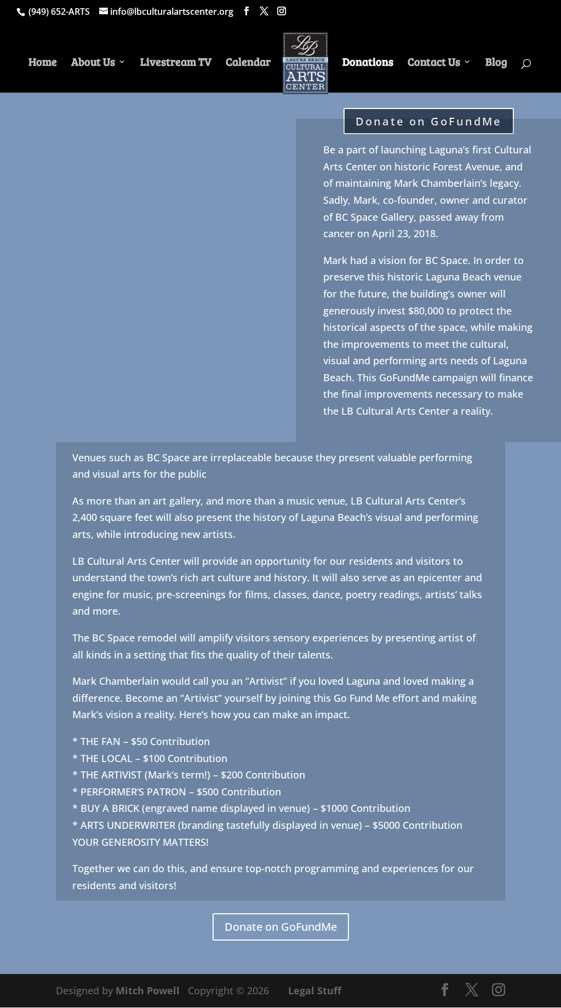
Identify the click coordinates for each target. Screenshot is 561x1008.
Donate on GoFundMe (281, 926)
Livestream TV (175, 63)
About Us (93, 63)
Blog (496, 63)
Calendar (248, 63)
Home (42, 63)
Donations (367, 63)
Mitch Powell (149, 990)
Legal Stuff (314, 990)
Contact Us (434, 63)
